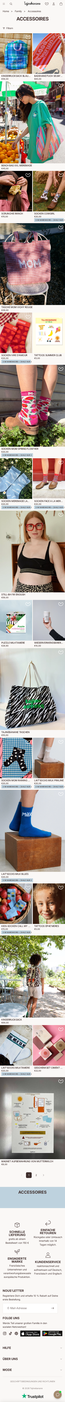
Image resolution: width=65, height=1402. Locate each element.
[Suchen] (11, 4)
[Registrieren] (52, 1308)
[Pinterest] (16, 1333)
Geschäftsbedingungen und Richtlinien (32, 1381)
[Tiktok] (10, 1333)
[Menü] (4, 4)
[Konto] (53, 4)
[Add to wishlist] (28, 37)
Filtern (9, 28)
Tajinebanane (36, 1388)
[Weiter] (43, 1175)
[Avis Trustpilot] (32, 1396)
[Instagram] (5, 1333)
